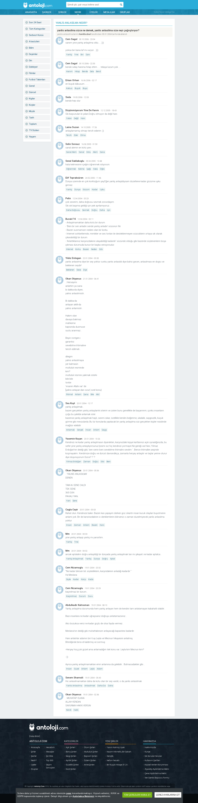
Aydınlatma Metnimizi (83, 796)
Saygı (104, 430)
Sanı (88, 54)
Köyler (32, 105)
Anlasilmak (89, 685)
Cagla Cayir (71, 509)
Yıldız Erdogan (73, 258)
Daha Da (101, 685)
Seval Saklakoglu (74, 161)
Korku (78, 249)
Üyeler (33, 765)
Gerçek (80, 430)
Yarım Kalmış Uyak (116, 747)
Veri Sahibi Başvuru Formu (157, 778)
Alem (95, 152)
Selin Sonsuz (72, 144)
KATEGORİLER (71, 741)
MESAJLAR (109, 12)
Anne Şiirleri (89, 765)
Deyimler (33, 54)
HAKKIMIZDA (149, 741)
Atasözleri (34, 41)
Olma (83, 135)
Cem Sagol (71, 39)
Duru (90, 596)
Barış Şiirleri (71, 752)
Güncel (32, 92)
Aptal (112, 559)
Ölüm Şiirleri (89, 747)
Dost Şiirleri (71, 769)
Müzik (32, 111)
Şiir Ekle (49, 756)
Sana (102, 152)
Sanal (81, 152)
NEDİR (78, 12)
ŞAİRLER (46, 12)
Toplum (33, 124)
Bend (98, 71)
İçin (108, 210)
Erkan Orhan (72, 80)
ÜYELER (94, 12)
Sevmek (85, 210)
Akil (97, 394)
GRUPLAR (125, 12)
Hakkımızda (150, 747)
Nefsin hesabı (113, 760)
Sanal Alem (71, 152)
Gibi (101, 249)
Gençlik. (110, 756)
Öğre (102, 169)
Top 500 (49, 760)
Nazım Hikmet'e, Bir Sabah (119, 752)
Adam (100, 669)
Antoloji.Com (39, 786)
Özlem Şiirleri (90, 760)
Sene (75, 501)
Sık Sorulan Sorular (153, 756)
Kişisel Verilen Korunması (156, 765)
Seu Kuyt (70, 403)
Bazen (86, 249)
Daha (102, 210)
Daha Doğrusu (73, 210)
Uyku (102, 189)
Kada (90, 579)
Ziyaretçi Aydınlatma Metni (157, 769)
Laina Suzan (72, 127)
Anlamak (70, 430)
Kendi (68, 710)
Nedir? (34, 760)
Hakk (76, 710)
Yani (68, 501)
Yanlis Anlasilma (74, 685)
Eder (76, 135)
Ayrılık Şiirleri (71, 760)
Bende (85, 71)
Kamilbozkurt (85, 34)
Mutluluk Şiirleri (91, 752)
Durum (82, 596)
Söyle (68, 579)
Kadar (95, 189)
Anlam (78, 394)
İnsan (88, 430)
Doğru (94, 210)
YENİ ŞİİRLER (111, 741)
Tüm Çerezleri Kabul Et (137, 795)
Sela (92, 71)
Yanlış (69, 54)
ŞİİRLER (62, 12)
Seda (68, 97)
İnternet (69, 249)
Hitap (77, 71)
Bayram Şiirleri (90, 756)
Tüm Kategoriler (37, 28)
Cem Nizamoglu (74, 567)
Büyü (85, 88)
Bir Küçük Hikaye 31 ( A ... (118, 765)
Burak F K (70, 219)
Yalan (69, 118)
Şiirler (33, 752)
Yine (76, 54)
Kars (102, 525)
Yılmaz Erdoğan (73, 461)
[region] (99, 795)
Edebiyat (33, 66)
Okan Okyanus (73, 278)
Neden (94, 249)
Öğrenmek (71, 169)
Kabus (69, 88)
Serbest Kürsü (36, 35)
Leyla (92, 669)
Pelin (68, 198)
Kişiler (32, 98)
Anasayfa (35, 747)
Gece (79, 270)
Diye (85, 270)
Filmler (32, 73)
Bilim (31, 47)
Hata (95, 169)
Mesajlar (50, 752)
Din (30, 60)
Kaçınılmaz (71, 596)
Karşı (83, 579)
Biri (82, 54)
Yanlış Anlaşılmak (74, 559)
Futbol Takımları (37, 79)
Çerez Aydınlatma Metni (155, 773)
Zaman (86, 461)
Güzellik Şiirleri (72, 765)
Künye (147, 752)
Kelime (81, 169)
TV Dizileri (34, 130)
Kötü (88, 152)
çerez (68, 793)
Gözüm (86, 189)
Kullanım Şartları (152, 760)
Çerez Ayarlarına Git (168, 795)
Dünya (77, 189)
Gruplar (34, 769)
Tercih (69, 135)
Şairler (34, 756)
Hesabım (50, 747)
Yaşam (32, 136)
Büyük (77, 88)
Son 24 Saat (35, 22)
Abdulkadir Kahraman (77, 605)
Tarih (31, 117)
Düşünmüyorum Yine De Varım (82, 110)
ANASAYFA (31, 12)
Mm (67, 533)
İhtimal (69, 394)
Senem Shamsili (74, 677)
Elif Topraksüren (74, 177)
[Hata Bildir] (34, 736)
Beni (108, 461)
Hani (83, 118)
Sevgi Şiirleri (71, 756)
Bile (92, 394)
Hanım (69, 71)
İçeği (89, 169)
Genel (32, 85)
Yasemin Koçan (73, 438)
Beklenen (70, 270)
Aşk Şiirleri (70, 747)
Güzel (76, 669)
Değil (76, 118)
